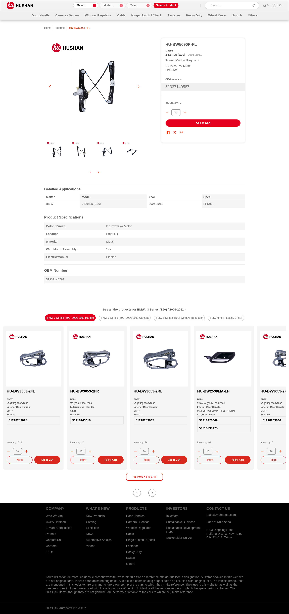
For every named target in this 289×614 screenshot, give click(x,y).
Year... (134, 5)
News (89, 534)
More (20, 459)
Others (130, 563)
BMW (169, 51)
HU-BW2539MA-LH (213, 391)
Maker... (81, 5)
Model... (108, 5)
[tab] (70, 318)
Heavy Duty (134, 552)
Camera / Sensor (137, 522)
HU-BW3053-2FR (84, 391)
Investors (172, 516)
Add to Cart (203, 122)
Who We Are (54, 516)
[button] (168, 133)
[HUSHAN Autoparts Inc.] (20, 5)
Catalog (91, 522)
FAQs (49, 552)
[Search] (254, 5)
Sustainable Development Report (183, 529)
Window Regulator (138, 528)
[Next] (138, 86)
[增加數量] (184, 112)
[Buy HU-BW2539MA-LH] (224, 359)
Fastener (132, 546)
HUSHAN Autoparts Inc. (62, 608)
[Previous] (50, 86)
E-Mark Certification (59, 528)
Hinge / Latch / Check (140, 540)
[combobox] (229, 5)
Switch (130, 557)
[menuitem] (265, 5)
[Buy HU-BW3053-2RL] (160, 359)
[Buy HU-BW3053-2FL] (33, 359)
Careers (51, 546)
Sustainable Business (180, 522)
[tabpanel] (144, 237)
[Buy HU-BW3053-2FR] (97, 359)
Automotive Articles (99, 540)
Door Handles (135, 516)
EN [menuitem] (280, 5)
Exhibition (92, 528)
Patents (51, 534)
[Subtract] (8, 451)
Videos (90, 546)
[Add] (26, 451)
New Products (95, 516)
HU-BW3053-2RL (148, 391)
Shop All (144, 476)
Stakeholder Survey (179, 537)
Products (60, 27)
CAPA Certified (56, 522)
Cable (130, 534)
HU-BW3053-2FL (21, 391)
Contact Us (53, 540)
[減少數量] (166, 112)
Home (47, 27)
